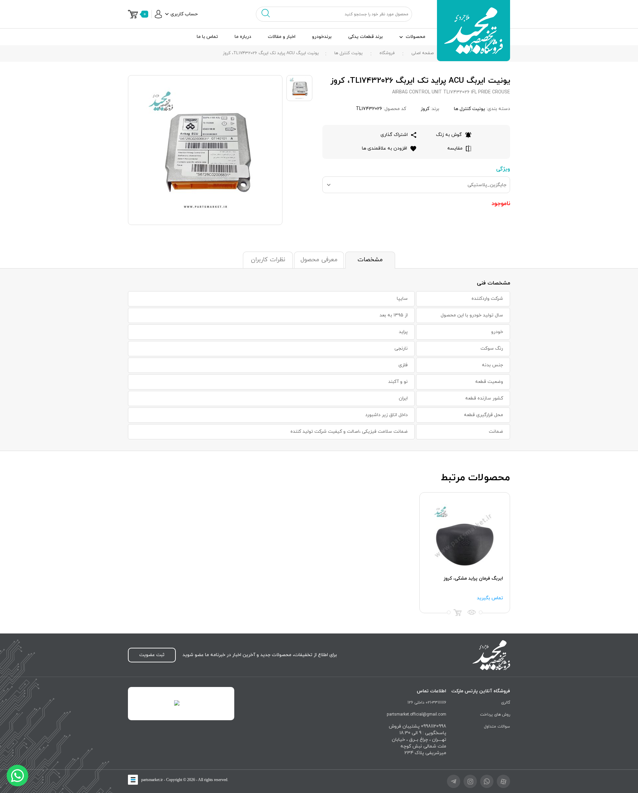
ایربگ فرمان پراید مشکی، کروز (473, 578)
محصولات (415, 37)
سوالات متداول (497, 726)
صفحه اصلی (422, 53)
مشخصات (370, 260)
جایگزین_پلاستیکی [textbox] (487, 185)
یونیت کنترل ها (348, 53)
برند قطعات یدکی (365, 37)
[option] (464, 553)
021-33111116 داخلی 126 (426, 702)
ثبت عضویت (151, 655)
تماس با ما (207, 37)
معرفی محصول (319, 260)
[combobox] (416, 184)
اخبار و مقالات (281, 37)
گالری (505, 702)
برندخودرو (322, 37)
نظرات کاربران (268, 260)
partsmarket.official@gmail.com (416, 714)
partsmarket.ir (152, 779)
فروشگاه (386, 53)
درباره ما (243, 37)
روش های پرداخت (495, 714)
